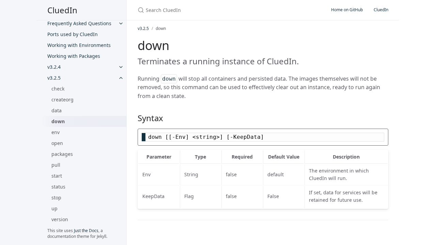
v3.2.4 (54, 67)
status (58, 186)
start (56, 176)
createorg (62, 99)
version (59, 219)
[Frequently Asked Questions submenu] (120, 23)
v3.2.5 (54, 78)
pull (55, 165)
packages (62, 154)
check (57, 88)
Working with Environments (79, 45)
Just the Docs (86, 230)
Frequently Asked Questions (79, 23)
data (56, 110)
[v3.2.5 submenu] (120, 77)
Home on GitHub (347, 10)
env (55, 132)
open (57, 143)
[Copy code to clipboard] (382, 136)
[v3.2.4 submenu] (120, 67)
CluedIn (62, 10)
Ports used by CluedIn (72, 34)
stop (56, 197)
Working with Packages (73, 56)
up (54, 208)
